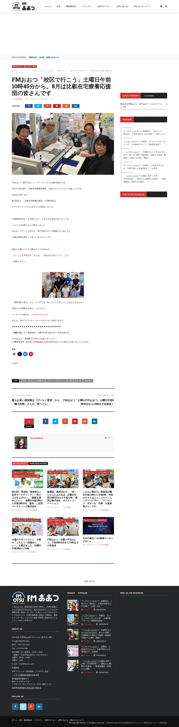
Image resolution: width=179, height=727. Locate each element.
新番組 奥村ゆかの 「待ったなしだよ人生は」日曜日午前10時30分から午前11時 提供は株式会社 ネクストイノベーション (62, 497)
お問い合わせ (122, 6)
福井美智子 (88, 381)
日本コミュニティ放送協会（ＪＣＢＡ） (28, 671)
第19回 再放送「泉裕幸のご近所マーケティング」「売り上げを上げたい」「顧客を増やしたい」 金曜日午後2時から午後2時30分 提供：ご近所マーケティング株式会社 (27, 499)
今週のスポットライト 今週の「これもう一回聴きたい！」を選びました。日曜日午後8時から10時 (26, 544)
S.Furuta (68, 507)
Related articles (20, 463)
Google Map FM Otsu (21, 641)
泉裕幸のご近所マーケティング (23, 476)
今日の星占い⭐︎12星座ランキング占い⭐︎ (98, 539)
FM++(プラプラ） (18, 66)
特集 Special (102, 520)
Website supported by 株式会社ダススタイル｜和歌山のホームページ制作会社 (136, 723)
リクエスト (86, 6)
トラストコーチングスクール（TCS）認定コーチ (31, 684)
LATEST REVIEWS (131, 95)
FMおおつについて (142, 6)
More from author (38, 463)
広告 (59, 6)
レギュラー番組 (31, 66)
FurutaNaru (18, 99)
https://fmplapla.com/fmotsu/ (41, 341)
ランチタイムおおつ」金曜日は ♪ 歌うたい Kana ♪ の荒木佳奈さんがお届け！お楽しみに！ (96, 603)
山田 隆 (78, 381)
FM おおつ (84, 722)
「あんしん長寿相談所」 (22, 255)
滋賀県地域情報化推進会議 (23, 688)
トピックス (70, 520)
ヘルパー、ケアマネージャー (56, 381)
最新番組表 (71, 6)
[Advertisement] (89, 33)
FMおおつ (24, 381)
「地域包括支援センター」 (53, 255)
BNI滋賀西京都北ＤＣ (20, 678)
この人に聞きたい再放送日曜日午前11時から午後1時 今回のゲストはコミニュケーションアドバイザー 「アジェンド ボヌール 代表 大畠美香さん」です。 (98, 499)
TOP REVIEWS (149, 96)
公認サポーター (104, 6)
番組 (37, 476)
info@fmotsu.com (39, 314)
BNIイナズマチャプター (21, 681)
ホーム (48, 6)
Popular (82, 593)
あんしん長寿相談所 (37, 381)
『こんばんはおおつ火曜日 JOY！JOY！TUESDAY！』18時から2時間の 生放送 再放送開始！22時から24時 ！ (96, 665)
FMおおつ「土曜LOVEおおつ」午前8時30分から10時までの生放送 (62, 542)
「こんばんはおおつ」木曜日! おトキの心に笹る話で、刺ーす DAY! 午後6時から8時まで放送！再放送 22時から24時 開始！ (97, 634)
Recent (71, 593)
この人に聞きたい (103, 472)
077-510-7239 (23, 644)
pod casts (30, 472)
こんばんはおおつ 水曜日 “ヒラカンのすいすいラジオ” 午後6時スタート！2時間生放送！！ (96, 618)
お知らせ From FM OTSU (56, 520)
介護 (70, 381)
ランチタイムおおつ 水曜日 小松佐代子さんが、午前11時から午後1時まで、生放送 (96, 649)
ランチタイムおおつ (33, 520)
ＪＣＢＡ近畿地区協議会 (22, 675)
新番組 (65, 472)
